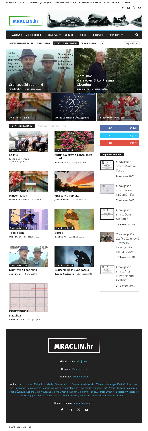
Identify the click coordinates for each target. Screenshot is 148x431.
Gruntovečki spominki (26, 84)
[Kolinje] (28, 141)
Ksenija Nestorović (19, 158)
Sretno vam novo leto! (112, 117)
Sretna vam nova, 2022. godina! (72, 117)
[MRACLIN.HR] (74, 20)
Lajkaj (133, 127)
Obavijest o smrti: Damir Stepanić (124, 214)
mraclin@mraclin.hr (83, 403)
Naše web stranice (64, 2)
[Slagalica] (28, 297)
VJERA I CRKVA (110, 2)
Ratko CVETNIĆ (17, 319)
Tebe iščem (16, 232)
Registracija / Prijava (40, 2)
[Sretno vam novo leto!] (119, 107)
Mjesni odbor (33, 35)
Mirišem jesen (18, 195)
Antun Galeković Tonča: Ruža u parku (73, 156)
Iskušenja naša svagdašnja (72, 270)
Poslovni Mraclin (88, 2)
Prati (133, 143)
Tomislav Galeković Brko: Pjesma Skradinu (95, 80)
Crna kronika (89, 43)
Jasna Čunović (62, 199)
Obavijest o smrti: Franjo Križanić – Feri (125, 190)
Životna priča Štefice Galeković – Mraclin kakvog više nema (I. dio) (127, 243)
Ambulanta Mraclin (21, 43)
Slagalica (15, 315)
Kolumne (98, 35)
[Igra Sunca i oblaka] (74, 181)
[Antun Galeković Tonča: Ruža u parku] (74, 141)
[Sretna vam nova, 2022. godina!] (73, 107)
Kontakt (127, 2)
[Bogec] (74, 219)
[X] (134, 7)
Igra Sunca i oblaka (67, 195)
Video (83, 35)
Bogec (59, 232)
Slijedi (133, 135)
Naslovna (16, 35)
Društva (53, 35)
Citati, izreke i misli (65, 43)
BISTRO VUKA (44, 43)
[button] (137, 35)
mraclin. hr (15, 88)
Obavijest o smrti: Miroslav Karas (126, 166)
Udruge (68, 35)
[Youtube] (139, 7)
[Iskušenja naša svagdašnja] (74, 256)
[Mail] (128, 7)
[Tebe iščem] (28, 219)
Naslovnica (42, 126)
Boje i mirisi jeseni (19, 117)
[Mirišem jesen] (28, 181)
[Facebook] (123, 7)
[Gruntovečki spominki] (40, 74)
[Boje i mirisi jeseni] (28, 107)
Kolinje (13, 155)
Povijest (115, 35)
